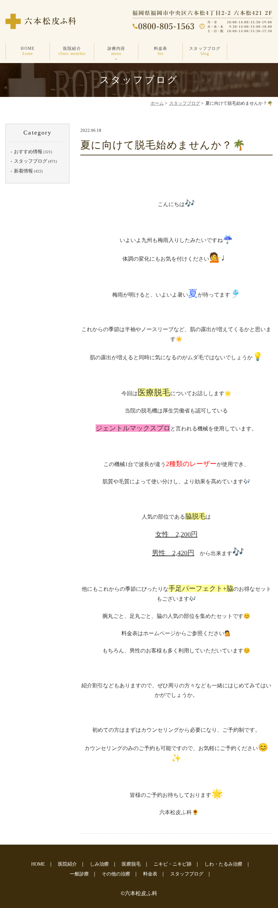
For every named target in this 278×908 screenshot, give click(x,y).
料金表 (160, 51)
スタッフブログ (204, 51)
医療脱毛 (131, 864)
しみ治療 (99, 864)
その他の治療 (116, 873)
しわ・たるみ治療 (223, 864)
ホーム (157, 103)
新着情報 (23, 171)
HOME (28, 51)
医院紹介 (72, 51)
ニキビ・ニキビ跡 (173, 864)
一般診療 (79, 873)
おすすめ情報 (28, 151)
